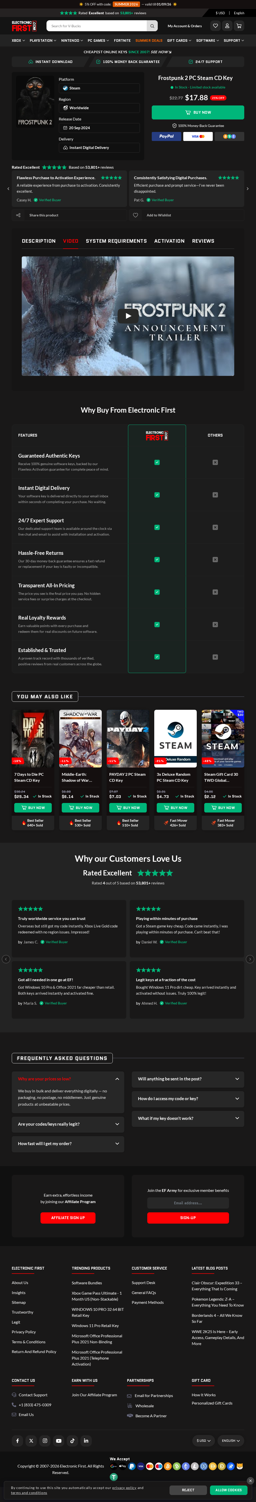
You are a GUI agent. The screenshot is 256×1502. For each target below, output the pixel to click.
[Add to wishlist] (135, 215)
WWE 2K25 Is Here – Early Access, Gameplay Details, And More (218, 1337)
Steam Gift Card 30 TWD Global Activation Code (221, 777)
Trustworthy (22, 1312)
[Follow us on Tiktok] (72, 1441)
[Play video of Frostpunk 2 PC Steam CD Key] (128, 316)
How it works (204, 1394)
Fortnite (122, 40)
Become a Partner (151, 1415)
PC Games (96, 40)
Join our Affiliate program (94, 1394)
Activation (169, 240)
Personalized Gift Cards (212, 1403)
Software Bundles (87, 1282)
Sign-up (188, 1218)
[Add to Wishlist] (215, 25)
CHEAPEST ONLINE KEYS (126, 52)
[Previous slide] (6, 959)
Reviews (203, 240)
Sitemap (19, 1302)
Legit (16, 1322)
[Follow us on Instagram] (44, 1441)
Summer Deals (149, 40)
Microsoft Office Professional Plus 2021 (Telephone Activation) (97, 1358)
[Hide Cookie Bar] (250, 1481)
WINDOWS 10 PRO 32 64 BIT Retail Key (98, 1312)
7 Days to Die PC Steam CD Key (29, 777)
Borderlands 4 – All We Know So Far (217, 1318)
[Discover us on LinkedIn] (86, 1441)
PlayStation (41, 40)
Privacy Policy (24, 1331)
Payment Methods (148, 1302)
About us (20, 1282)
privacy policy (124, 1488)
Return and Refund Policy (34, 1351)
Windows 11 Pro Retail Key (95, 1325)
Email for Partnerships (154, 1395)
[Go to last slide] (8, 188)
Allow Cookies (229, 1490)
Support (232, 40)
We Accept (120, 1459)
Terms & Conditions (29, 1341)
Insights (19, 1292)
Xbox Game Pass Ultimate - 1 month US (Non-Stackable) (97, 1296)
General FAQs (144, 1292)
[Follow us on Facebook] (17, 1441)
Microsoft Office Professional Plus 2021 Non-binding (97, 1338)
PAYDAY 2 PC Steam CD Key (127, 777)
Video (70, 240)
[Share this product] (18, 215)
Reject (188, 1490)
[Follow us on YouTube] (58, 1441)
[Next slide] (247, 188)
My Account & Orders (185, 26)
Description (39, 240)
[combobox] (220, 12)
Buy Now (202, 112)
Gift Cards (177, 40)
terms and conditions (29, 1493)
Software (205, 40)
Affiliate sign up (68, 1218)
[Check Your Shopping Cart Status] (239, 25)
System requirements (116, 240)
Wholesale (145, 1405)
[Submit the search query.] (152, 25)
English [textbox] (239, 13)
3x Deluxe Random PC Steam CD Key (173, 777)
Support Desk (143, 1282)
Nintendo (70, 40)
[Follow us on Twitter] (31, 1441)
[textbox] (220, 12)
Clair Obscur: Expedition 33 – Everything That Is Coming (217, 1285)
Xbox (16, 40)
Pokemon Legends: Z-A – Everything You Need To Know (218, 1302)
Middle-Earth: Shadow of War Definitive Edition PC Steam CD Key (80, 777)
